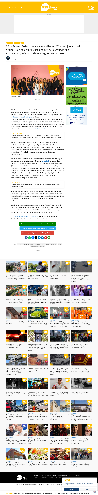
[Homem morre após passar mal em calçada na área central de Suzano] (81, 383)
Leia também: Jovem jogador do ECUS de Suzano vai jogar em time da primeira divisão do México (36, 185)
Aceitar (71, 489)
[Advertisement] (49, 24)
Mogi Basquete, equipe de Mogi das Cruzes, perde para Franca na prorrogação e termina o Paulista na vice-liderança (37, 301)
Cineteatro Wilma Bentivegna (22, 117)
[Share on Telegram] (39, 237)
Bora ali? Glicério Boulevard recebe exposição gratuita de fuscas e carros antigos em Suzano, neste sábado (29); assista (37, 324)
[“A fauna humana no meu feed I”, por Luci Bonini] (16, 313)
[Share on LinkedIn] (42, 237)
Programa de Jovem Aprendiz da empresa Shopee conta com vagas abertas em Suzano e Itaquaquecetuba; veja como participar (81, 324)
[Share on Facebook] (26, 237)
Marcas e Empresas (9, 366)
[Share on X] (36, 237)
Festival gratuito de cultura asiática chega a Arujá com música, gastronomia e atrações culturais (38, 464)
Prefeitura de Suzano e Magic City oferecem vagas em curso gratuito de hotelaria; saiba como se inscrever (15, 301)
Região (22, 42)
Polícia (29, 273)
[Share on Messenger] (32, 237)
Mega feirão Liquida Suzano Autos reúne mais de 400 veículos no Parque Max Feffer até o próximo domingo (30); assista (15, 417)
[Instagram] (12, 7)
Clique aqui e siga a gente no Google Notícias (37, 233)
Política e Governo (9, 273)
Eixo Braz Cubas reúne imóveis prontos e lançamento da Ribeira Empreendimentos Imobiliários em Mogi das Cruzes (60, 417)
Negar (88, 489)
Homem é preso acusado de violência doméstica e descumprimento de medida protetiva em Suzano (38, 277)
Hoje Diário (46, 161)
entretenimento (37, 244)
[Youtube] (21, 7)
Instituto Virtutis (40, 129)
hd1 (42, 244)
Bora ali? (29, 320)
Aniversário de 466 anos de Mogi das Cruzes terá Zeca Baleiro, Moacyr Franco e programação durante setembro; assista (80, 441)
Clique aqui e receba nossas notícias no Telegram (37, 228)
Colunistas (8, 320)
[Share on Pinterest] (45, 237)
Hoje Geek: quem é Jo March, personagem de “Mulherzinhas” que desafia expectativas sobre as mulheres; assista (38, 441)
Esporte (29, 297)
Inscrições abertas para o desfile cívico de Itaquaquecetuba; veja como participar (60, 464)
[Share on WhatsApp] (29, 237)
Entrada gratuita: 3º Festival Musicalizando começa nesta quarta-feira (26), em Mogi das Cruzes (15, 464)
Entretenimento (10, 42)
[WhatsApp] (18, 7)
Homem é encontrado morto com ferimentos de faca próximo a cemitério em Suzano (16, 394)
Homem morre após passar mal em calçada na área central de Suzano (80, 393)
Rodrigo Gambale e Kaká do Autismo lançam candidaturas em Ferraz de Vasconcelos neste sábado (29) (80, 301)
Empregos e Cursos (9, 297)
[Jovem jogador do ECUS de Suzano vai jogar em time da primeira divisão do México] (60, 383)
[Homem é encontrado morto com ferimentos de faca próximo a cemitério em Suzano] (16, 383)
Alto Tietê (19, 244)
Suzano (59, 244)
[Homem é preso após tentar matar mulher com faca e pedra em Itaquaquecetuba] (60, 266)
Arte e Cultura (17, 42)
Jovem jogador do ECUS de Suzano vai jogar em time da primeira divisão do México (60, 394)
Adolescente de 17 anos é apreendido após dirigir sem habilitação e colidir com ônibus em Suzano (15, 346)
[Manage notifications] (94, 492)
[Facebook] (9, 7)
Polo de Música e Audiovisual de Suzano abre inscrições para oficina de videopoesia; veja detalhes (81, 346)
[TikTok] (15, 7)
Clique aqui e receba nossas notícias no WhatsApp (38, 224)
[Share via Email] (48, 237)
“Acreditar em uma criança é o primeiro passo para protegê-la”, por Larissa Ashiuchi (38, 370)
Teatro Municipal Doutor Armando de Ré (25, 216)
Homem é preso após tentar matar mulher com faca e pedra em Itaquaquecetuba (58, 277)
